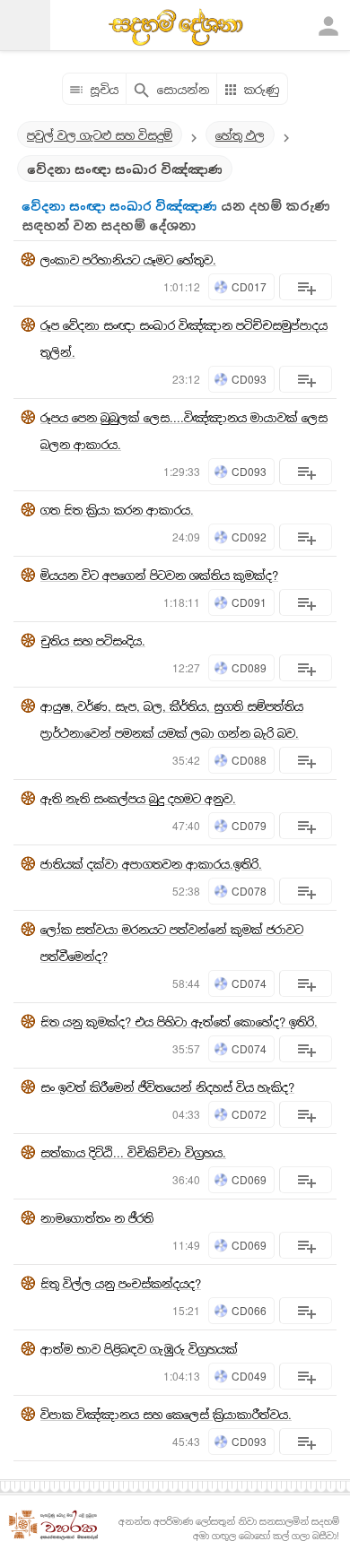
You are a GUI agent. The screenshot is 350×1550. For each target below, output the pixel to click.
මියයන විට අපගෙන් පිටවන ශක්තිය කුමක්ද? (159, 575)
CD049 (249, 1375)
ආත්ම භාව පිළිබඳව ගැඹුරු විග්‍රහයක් (139, 1348)
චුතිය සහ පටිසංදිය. (92, 640)
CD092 (249, 536)
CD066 (249, 1310)
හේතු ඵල (240, 134)
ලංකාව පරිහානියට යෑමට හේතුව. (128, 259)
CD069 (249, 1179)
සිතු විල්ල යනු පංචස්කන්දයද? (120, 1283)
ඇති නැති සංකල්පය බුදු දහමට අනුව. (138, 798)
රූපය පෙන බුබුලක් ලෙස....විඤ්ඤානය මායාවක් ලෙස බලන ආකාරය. (184, 431)
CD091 (249, 602)
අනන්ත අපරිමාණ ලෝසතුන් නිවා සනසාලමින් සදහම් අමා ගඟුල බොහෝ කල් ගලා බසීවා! (228, 1528)
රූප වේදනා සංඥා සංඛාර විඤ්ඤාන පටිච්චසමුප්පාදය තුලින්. (184, 338)
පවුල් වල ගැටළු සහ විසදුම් (99, 134)
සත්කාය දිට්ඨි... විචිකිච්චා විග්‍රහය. (133, 1152)
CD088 (249, 759)
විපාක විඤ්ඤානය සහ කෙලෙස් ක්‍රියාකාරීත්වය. (166, 1414)
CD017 (249, 286)
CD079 (249, 825)
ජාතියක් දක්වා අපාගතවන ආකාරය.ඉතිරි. (151, 863)
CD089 (249, 667)
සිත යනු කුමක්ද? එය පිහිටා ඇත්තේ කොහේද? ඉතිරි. (179, 1021)
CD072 (249, 1113)
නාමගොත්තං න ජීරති (96, 1217)
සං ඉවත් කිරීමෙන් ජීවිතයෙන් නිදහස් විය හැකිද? (167, 1086)
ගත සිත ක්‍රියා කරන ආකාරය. (117, 509)
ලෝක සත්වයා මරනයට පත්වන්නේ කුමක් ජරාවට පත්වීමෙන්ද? (171, 943)
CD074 (249, 983)
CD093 (249, 378)
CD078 (249, 890)
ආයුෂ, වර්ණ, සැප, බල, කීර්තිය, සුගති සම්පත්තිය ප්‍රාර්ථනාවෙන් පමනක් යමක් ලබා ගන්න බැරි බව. (171, 719)
